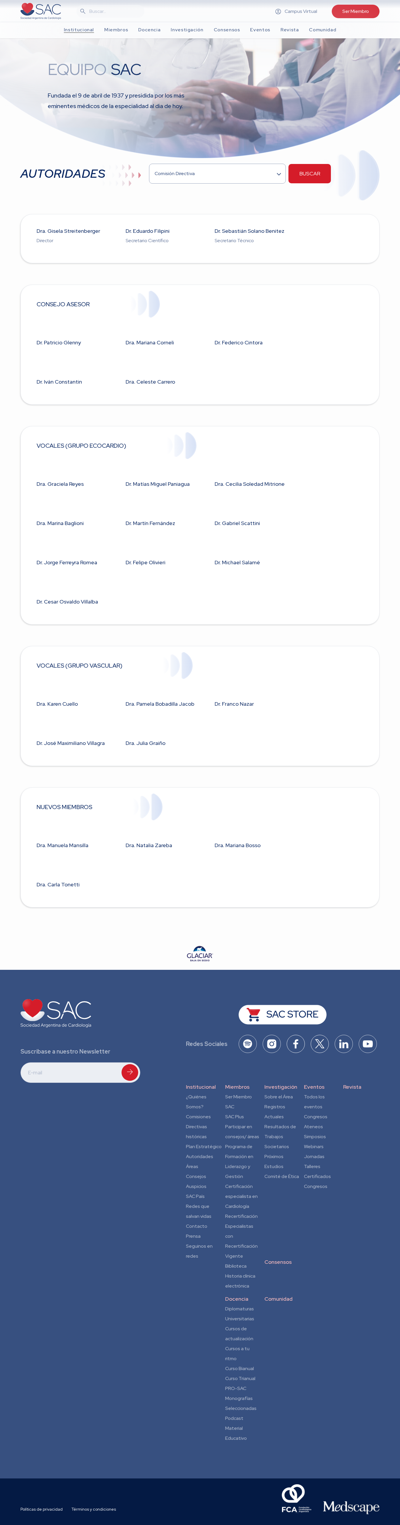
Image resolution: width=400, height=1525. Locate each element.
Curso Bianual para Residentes (239, 1369)
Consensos (278, 1262)
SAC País (195, 1196)
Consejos (196, 1176)
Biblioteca (236, 1266)
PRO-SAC (235, 1388)
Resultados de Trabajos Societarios (280, 1137)
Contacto (196, 1226)
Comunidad (278, 1298)
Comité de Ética (281, 1176)
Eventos (314, 1086)
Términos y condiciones (93, 1509)
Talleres (312, 1166)
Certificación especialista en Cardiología (241, 1196)
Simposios (315, 1137)
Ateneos (313, 1127)
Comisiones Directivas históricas (198, 1127)
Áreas (192, 1166)
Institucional (201, 1086)
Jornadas (314, 1156)
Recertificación (241, 1216)
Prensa (193, 1236)
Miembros (237, 1086)
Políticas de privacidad (41, 1509)
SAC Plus (234, 1117)
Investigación (280, 1086)
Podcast (234, 1418)
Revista (352, 1086)
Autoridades (199, 1156)
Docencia (236, 1298)
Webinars (314, 1146)
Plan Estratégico (204, 1146)
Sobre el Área (278, 1097)
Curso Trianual (240, 1378)
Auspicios (196, 1186)
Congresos (315, 1117)
